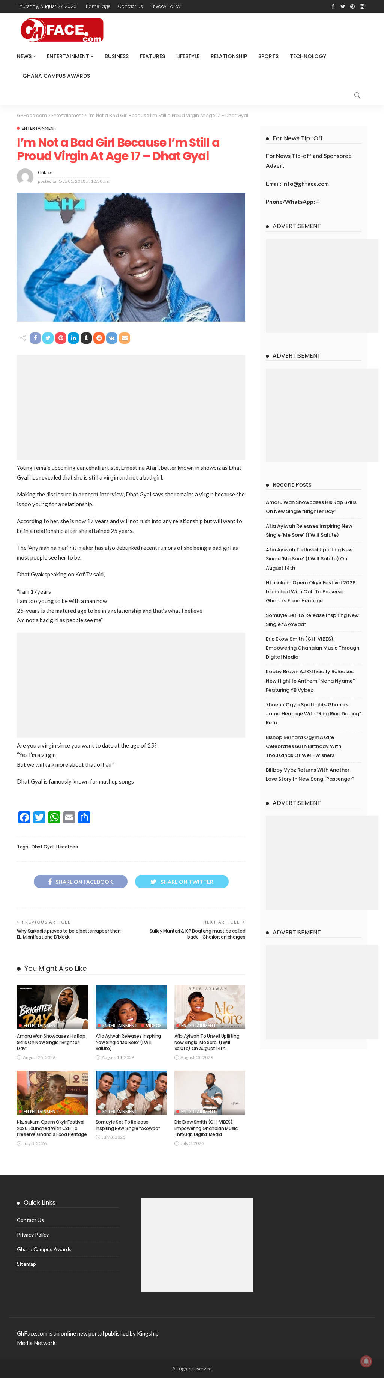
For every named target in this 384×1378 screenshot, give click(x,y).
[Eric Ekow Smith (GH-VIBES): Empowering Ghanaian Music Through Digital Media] (210, 1093)
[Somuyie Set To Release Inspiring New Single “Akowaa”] (131, 1093)
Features (152, 56)
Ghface (45, 172)
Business (117, 56)
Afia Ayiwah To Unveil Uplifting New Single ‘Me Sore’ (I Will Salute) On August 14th (207, 1042)
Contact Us (130, 6)
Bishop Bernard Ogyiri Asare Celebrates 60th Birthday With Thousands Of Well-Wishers (303, 746)
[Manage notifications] (366, 1361)
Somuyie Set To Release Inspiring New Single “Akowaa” (128, 1125)
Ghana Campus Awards (56, 76)
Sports (268, 56)
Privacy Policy (165, 6)
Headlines (67, 847)
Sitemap (26, 1264)
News (24, 56)
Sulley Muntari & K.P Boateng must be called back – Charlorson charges (198, 934)
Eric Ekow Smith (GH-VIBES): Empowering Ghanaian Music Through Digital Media (206, 1128)
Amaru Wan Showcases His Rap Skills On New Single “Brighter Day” (51, 1042)
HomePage (98, 6)
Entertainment (68, 56)
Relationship (229, 56)
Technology (308, 56)
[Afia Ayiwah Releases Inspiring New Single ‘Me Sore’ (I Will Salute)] (131, 1007)
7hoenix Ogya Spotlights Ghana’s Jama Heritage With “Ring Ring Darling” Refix (313, 713)
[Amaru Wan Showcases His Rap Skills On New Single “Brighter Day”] (52, 1007)
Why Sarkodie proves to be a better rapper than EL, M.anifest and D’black (68, 934)
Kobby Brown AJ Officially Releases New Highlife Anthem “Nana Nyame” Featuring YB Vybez (310, 680)
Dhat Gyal (43, 847)
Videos (154, 1025)
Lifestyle (188, 56)
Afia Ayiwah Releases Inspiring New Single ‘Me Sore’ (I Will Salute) (128, 1042)
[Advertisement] (131, 407)
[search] (357, 95)
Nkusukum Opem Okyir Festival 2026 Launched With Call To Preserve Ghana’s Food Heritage (52, 1128)
